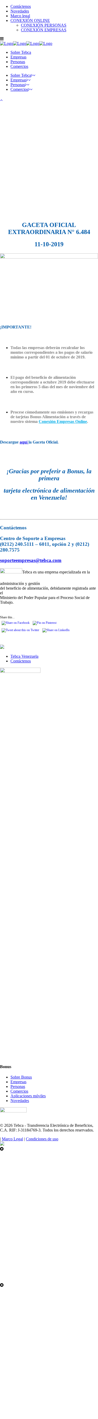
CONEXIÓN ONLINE (30, 20)
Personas (17, 1086)
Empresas (18, 1082)
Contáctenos (20, 6)
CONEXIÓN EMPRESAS (43, 30)
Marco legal (20, 16)
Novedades (19, 11)
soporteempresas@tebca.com (30, 560)
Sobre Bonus (21, 1077)
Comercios (19, 1091)
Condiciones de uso (42, 1139)
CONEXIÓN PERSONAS (43, 25)
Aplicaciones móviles (28, 1096)
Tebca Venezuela (24, 656)
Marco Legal (12, 1139)
